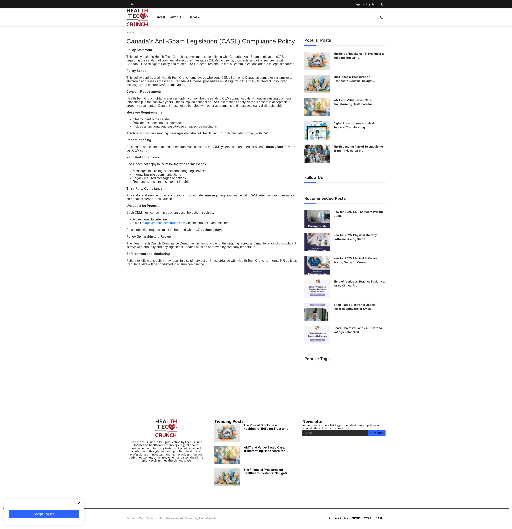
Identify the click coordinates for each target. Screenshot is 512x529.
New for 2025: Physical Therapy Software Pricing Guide (355, 237)
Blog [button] (193, 17)
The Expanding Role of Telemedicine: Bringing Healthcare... (358, 148)
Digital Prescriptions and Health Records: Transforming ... (355, 125)
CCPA (368, 518)
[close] (79, 503)
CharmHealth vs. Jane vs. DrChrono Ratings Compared (357, 330)
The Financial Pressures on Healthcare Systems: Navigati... (354, 78)
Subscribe (376, 433)
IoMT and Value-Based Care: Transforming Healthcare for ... (354, 102)
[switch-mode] (383, 4)
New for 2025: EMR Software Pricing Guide (358, 213)
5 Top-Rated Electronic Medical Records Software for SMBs (354, 306)
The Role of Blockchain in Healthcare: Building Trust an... (358, 55)
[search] (382, 17)
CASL (379, 518)
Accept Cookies (44, 514)
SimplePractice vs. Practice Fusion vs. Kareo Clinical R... (359, 283)
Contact (131, 4)
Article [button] (176, 17)
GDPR (356, 518)
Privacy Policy (338, 518)
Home (161, 17)
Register (371, 4)
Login (358, 4)
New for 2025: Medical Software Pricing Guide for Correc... (355, 260)
